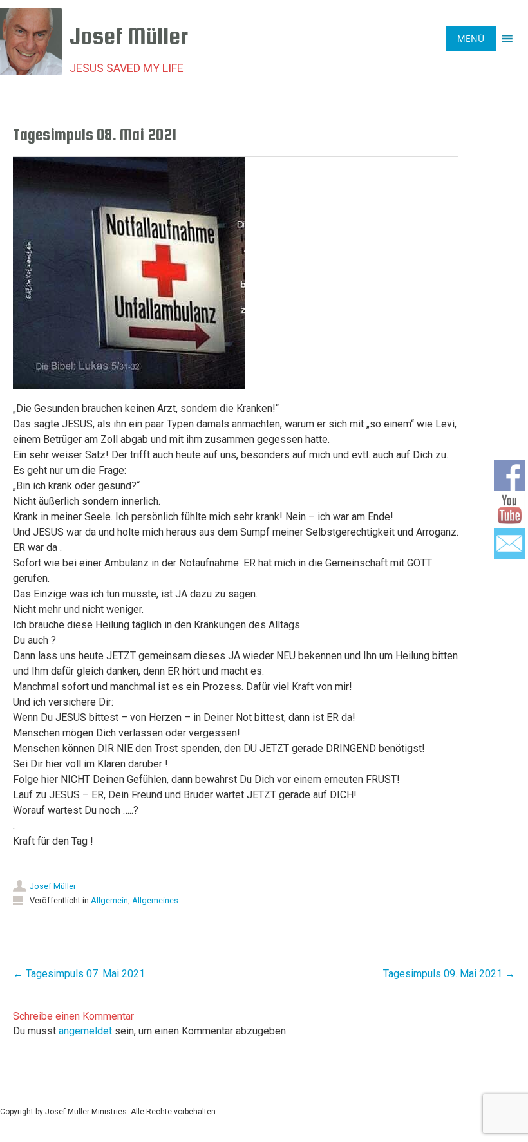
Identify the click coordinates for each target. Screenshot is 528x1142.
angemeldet (85, 1031)
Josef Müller (53, 886)
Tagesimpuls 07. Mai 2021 (79, 974)
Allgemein (109, 900)
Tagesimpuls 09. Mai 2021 (449, 974)
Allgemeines (155, 900)
